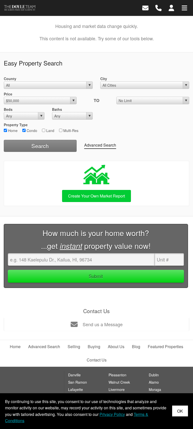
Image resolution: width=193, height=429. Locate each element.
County (10, 78)
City (103, 78)
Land (49, 130)
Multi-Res (70, 130)
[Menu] (184, 7)
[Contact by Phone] (158, 7)
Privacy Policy (112, 414)
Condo (31, 130)
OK (180, 411)
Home (12, 130)
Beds (8, 109)
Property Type (16, 124)
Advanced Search (100, 145)
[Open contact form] (145, 7)
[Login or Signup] (171, 7)
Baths (57, 109)
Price (8, 93)
